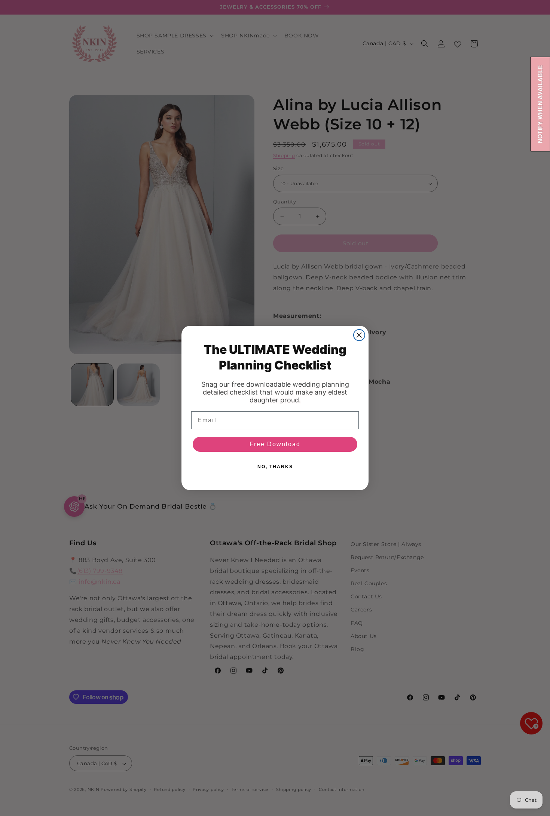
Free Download (275, 444)
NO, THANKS (275, 466)
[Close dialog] (359, 335)
